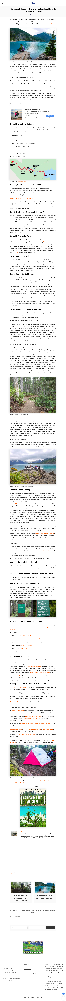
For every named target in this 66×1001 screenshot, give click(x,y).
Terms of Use (27, 969)
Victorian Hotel (24, 648)
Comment (50, 927)
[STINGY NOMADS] (33, 3)
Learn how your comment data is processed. (42, 935)
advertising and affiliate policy (53, 973)
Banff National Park (15, 676)
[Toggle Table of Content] (23, 104)
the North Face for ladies (26, 723)
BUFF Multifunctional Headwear (26, 734)
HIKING (13, 873)
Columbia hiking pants (16, 729)
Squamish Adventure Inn (25, 635)
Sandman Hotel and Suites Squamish (34, 638)
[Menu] (2, 3)
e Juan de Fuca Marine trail (34, 666)
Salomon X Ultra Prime (17, 710)
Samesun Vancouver (26, 645)
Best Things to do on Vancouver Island (40, 672)
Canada (11, 873)
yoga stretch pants (47, 729)
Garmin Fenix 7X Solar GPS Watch (18, 687)
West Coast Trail (49, 662)
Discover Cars (40, 284)
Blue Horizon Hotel (23, 651)
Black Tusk (15, 252)
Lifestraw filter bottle (48, 551)
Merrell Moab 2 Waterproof (17, 702)
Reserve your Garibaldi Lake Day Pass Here (22, 198)
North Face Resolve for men (42, 723)
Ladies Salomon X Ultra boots (33, 716)
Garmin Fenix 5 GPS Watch (21, 181)
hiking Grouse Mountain (30, 88)
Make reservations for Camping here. (24, 504)
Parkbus (22, 291)
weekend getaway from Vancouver (44, 533)
